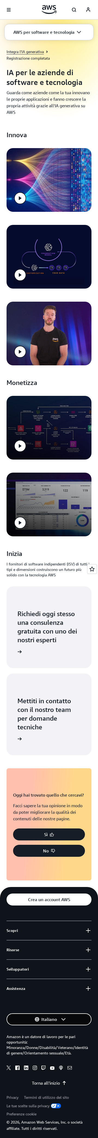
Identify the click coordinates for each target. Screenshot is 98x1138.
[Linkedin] (26, 1069)
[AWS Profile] (88, 9)
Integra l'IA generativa (25, 51)
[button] (47, 32)
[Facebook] (17, 1069)
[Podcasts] (61, 1069)
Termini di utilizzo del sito (46, 1097)
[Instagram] (35, 1069)
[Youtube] (52, 1069)
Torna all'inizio (46, 1083)
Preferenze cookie (21, 1114)
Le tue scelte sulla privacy (28, 1105)
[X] (9, 1069)
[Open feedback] (92, 569)
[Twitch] (43, 1069)
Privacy (13, 1097)
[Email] (70, 1069)
